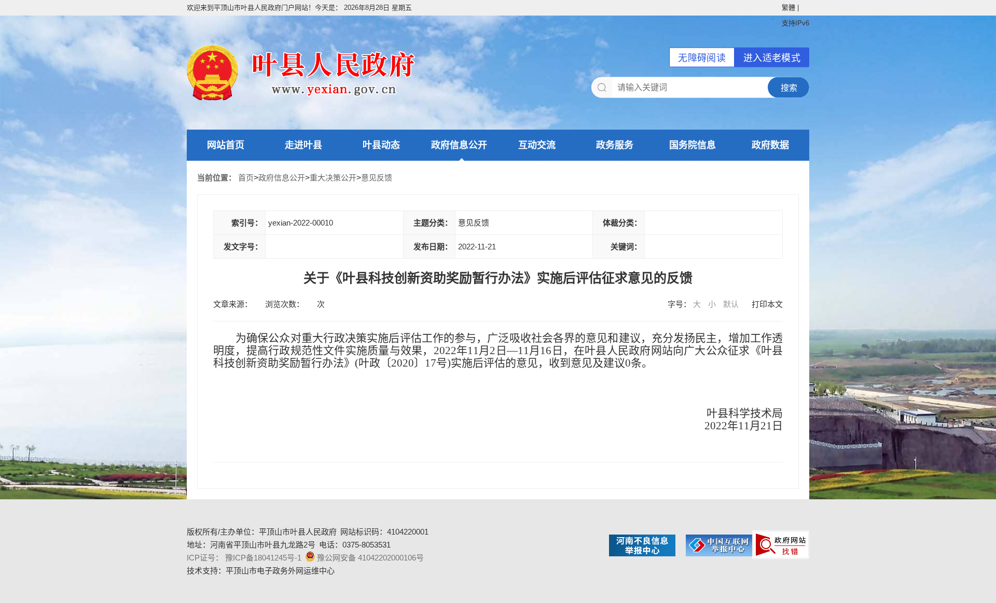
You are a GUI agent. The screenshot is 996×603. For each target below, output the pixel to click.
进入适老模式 (771, 58)
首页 (246, 177)
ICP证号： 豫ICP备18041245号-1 (244, 557)
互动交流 (537, 145)
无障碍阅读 (702, 58)
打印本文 (767, 304)
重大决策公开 (333, 177)
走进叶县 (303, 145)
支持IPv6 (795, 23)
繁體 (788, 7)
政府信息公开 (459, 145)
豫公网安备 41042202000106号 (370, 557)
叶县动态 (381, 145)
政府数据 (770, 145)
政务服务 (614, 145)
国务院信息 (692, 145)
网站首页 (225, 145)
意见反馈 (376, 177)
